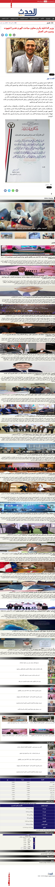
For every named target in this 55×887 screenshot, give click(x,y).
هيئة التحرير (29, 871)
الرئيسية (48, 18)
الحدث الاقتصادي (34, 18)
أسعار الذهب (50, 801)
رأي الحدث (35, 868)
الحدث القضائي (7, 868)
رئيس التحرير (37, 871)
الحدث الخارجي (24, 18)
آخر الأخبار (51, 658)
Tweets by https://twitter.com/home (47, 862)
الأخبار (42, 18)
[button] (2, 218)
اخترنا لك (51, 714)
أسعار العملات (49, 777)
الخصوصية (20, 871)
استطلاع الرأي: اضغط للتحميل (48, 854)
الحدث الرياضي (14, 18)
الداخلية (47, 184)
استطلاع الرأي (49, 851)
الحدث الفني (5, 18)
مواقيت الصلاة (49, 833)
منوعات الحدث (26, 868)
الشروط (14, 871)
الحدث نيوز (51, 871)
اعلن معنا (7, 871)
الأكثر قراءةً (50, 743)
